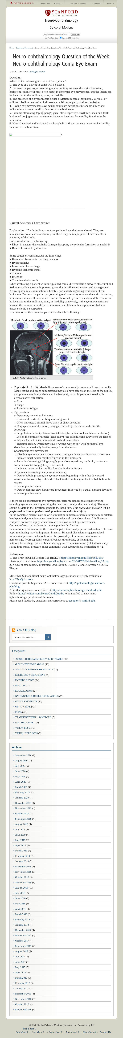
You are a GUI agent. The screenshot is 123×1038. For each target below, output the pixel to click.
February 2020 (22, 792)
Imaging (20, 685)
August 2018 (21, 887)
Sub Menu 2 (38, 1032)
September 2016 (23, 1009)
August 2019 (21, 824)
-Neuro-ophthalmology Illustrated (39, 659)
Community (97, 3)
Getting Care (45, 3)
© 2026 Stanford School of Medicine (45, 1025)
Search (75, 34)
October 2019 (22, 813)
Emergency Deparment (30, 675)
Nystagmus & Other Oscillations (37, 696)
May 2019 (20, 840)
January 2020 (22, 797)
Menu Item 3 (72, 1032)
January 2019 (22, 861)
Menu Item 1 (29, 1028)
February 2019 (22, 856)
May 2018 (20, 903)
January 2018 (22, 925)
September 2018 (23, 882)
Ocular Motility (26, 701)
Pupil (18, 712)
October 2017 (22, 940)
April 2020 (20, 782)
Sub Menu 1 (22, 1032)
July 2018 (20, 893)
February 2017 (22, 983)
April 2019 (20, 845)
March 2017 (21, 978)
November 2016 (23, 999)
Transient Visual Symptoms (33, 717)
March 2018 (21, 914)
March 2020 (21, 787)
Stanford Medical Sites (70, 38)
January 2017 (22, 988)
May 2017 (20, 967)
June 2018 (20, 898)
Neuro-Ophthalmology (61, 20)
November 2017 (23, 935)
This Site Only (53, 38)
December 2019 (23, 803)
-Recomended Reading (29, 664)
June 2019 (20, 834)
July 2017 (20, 956)
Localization (24, 690)
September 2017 (23, 946)
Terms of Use (70, 1025)
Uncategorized (25, 722)
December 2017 (23, 930)
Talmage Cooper (36, 71)
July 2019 (20, 829)
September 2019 (23, 819)
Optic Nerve (23, 706)
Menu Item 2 (55, 1032)
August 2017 (21, 951)
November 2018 (23, 872)
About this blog (26, 630)
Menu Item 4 (89, 1032)
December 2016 (23, 993)
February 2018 (22, 919)
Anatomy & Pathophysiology (34, 669)
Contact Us (105, 1032)
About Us (110, 3)
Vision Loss (22, 728)
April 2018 (20, 909)
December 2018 (23, 866)
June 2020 (20, 771)
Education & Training (78, 3)
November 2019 (23, 808)
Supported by (86, 1025)
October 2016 (22, 1004)
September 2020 (23, 755)
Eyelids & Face (24, 680)
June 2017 (20, 962)
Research (58, 3)
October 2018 (22, 877)
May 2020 (20, 776)
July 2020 (20, 766)
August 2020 (21, 760)
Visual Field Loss (26, 733)
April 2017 (20, 972)
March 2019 (21, 850)
